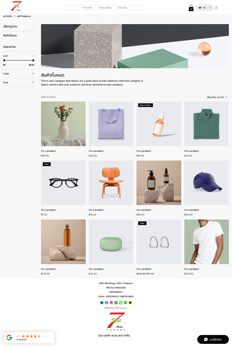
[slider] (4, 60)
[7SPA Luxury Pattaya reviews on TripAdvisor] (101, 302)
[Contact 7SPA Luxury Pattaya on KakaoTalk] (130, 302)
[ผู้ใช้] (216, 8)
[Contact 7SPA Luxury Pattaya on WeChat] (120, 302)
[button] (191, 8)
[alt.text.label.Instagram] (111, 302)
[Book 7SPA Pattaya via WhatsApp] (116, 302)
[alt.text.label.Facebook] (106, 302)
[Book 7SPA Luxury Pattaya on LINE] (125, 302)
